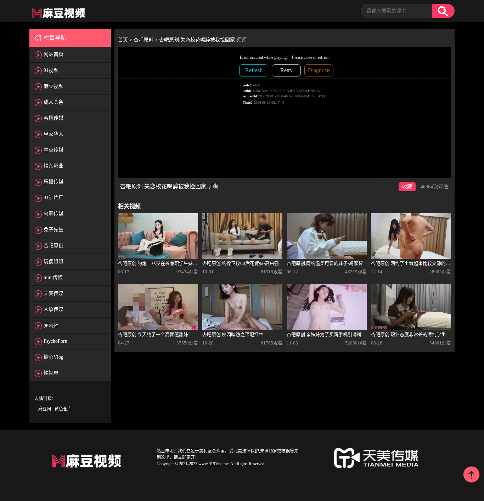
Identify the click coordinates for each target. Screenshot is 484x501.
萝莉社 (51, 325)
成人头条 (53, 102)
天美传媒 (53, 293)
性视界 (51, 373)
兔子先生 (53, 229)
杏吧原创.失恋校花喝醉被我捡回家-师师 (203, 39)
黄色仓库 (63, 408)
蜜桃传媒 (53, 118)
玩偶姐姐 (53, 261)
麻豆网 (44, 408)
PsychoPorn (55, 341)
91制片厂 (53, 197)
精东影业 (53, 166)
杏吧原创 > (146, 39)
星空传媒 (53, 150)
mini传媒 (53, 277)
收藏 (407, 186)
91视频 (51, 70)
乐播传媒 (53, 181)
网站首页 (53, 54)
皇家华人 (53, 134)
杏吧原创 (53, 245)
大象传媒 (53, 309)
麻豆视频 (53, 86)
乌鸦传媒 (53, 213)
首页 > (126, 39)
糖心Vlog (53, 357)
